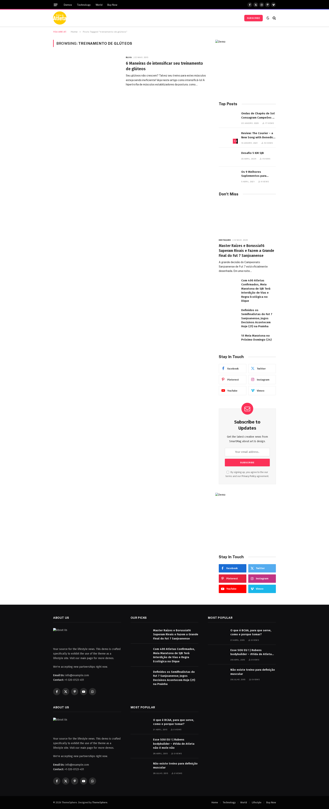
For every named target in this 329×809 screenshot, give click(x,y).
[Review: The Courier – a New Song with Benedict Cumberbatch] (228, 137)
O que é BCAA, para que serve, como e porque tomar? (250, 632)
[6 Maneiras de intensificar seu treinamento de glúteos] (87, 76)
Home (214, 802)
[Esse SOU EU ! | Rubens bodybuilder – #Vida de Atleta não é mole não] (217, 654)
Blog (128, 57)
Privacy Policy (249, 476)
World (99, 4)
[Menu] (55, 5)
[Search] (274, 18)
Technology (84, 4)
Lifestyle (256, 802)
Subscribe (253, 18)
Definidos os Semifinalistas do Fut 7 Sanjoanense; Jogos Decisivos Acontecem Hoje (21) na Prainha (256, 318)
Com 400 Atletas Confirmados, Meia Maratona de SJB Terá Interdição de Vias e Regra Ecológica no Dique (255, 291)
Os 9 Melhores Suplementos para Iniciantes (253, 174)
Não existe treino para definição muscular (252, 671)
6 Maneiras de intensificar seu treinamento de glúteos (164, 66)
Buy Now (112, 4)
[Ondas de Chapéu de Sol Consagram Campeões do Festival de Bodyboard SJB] (228, 117)
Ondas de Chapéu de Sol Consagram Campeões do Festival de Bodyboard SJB (258, 116)
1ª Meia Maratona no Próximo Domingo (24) (256, 337)
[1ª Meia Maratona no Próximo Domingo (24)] (228, 339)
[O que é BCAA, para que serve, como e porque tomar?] (217, 634)
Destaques (225, 240)
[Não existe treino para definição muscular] (217, 673)
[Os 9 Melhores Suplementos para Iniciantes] (228, 176)
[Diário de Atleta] (59, 18)
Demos (68, 4)
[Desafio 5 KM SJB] (228, 157)
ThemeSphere (99, 802)
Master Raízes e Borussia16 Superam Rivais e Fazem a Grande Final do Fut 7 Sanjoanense (246, 251)
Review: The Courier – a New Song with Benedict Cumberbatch (258, 135)
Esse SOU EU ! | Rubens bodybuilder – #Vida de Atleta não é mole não (251, 652)
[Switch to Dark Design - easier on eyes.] (268, 18)
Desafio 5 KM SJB (252, 153)
